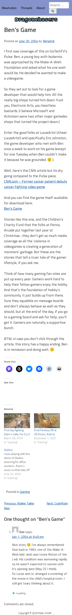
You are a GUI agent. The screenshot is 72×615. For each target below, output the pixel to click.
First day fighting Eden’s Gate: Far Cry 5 (17, 432)
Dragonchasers (36, 19)
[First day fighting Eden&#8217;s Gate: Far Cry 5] (17, 420)
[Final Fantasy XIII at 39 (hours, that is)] (47, 420)
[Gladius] (19, 464)
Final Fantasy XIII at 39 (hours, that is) (45, 432)
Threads (26, 7)
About (40, 7)
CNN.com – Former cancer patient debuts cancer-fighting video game (35, 184)
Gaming (25, 491)
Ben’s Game (13, 208)
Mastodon (9, 7)
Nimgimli (48, 41)
